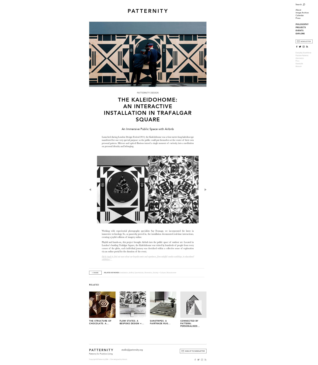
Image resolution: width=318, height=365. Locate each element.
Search (299, 4)
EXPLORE (300, 34)
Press (298, 18)
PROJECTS (301, 27)
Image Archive (302, 13)
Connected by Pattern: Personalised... (190, 323)
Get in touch (107, 256)
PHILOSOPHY (302, 24)
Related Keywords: (112, 272)
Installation (124, 273)
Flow (297, 61)
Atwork (124, 359)
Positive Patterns (302, 55)
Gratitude (299, 64)
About (298, 10)
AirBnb (131, 273)
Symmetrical (139, 273)
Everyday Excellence (303, 53)
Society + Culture (159, 273)
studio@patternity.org (132, 349)
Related (94, 285)
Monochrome (171, 273)
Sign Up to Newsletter (195, 351)
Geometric (300, 58)
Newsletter (306, 41)
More (298, 66)
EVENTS (300, 30)
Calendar (300, 15)
